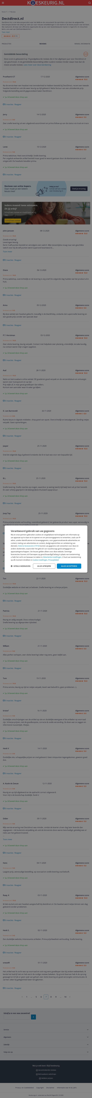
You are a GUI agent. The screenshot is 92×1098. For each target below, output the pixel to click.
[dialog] (46, 549)
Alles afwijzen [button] (44, 566)
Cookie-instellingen (40, 560)
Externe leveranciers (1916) (28, 546)
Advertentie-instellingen (52, 557)
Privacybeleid (53, 560)
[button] (20, 566)
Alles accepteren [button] (69, 566)
